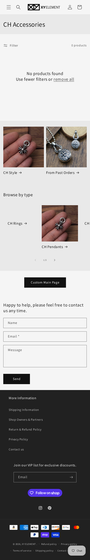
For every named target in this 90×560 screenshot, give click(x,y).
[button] (9, 7)
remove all (64, 79)
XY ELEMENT (29, 543)
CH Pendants (52, 246)
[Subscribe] (71, 477)
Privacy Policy (18, 439)
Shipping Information (24, 410)
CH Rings (15, 223)
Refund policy (49, 544)
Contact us (16, 449)
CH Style (10, 172)
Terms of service (22, 550)
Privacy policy (69, 544)
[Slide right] (54, 260)
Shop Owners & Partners (26, 420)
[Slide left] (35, 260)
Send (17, 379)
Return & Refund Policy (25, 429)
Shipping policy (44, 550)
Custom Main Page (45, 282)
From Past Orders (60, 172)
